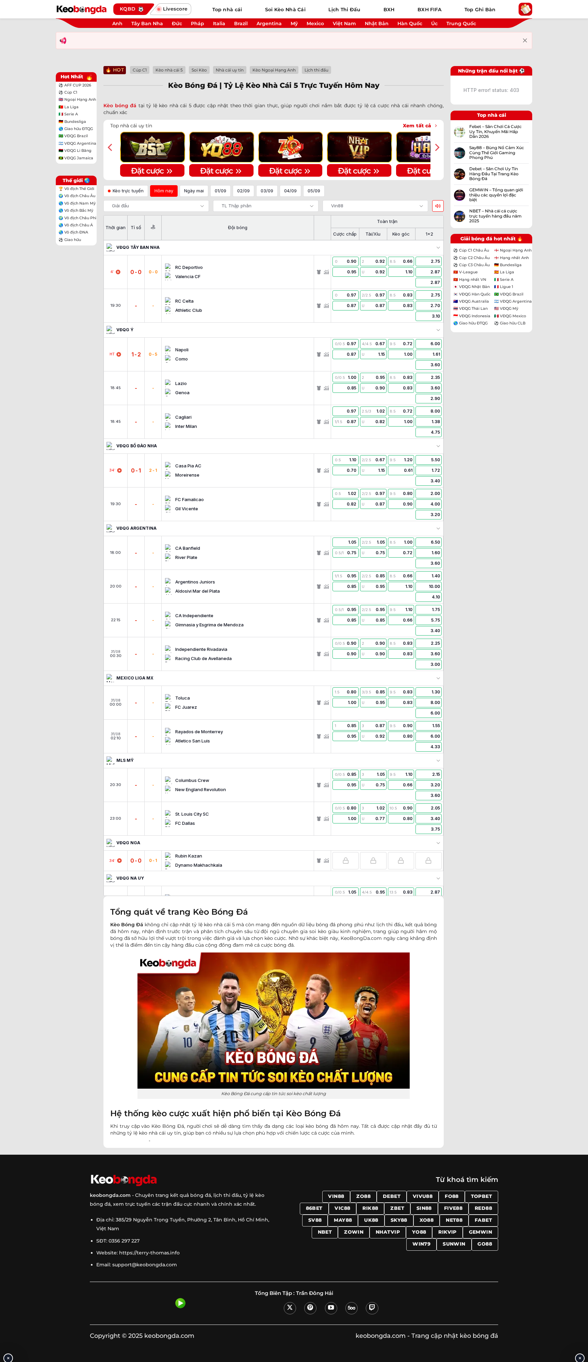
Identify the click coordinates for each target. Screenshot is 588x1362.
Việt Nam (344, 23)
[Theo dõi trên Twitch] (372, 1308)
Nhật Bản (377, 23)
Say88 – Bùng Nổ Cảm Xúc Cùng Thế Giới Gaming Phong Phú (496, 152)
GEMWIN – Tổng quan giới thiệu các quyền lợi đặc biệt (496, 195)
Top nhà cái (227, 9)
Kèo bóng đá (119, 105)
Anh (117, 23)
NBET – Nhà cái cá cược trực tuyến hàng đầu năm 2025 (495, 216)
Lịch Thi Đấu (344, 9)
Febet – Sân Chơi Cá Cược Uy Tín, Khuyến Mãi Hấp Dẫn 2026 (495, 131)
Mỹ (294, 23)
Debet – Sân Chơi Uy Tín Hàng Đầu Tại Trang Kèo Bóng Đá (494, 173)
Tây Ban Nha (147, 23)
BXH (389, 9)
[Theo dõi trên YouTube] (331, 1308)
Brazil (241, 23)
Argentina (269, 23)
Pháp (197, 23)
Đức (177, 23)
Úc (434, 23)
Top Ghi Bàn (480, 9)
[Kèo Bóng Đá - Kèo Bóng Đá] (81, 9)
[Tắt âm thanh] (438, 206)
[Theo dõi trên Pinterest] (310, 1308)
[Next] (436, 147)
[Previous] (110, 147)
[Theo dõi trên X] (290, 1308)
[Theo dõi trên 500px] (351, 1308)
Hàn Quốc (409, 23)
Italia (219, 23)
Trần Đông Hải (314, 1293)
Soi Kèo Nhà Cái (285, 9)
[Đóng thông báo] (525, 40)
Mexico (315, 23)
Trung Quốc (461, 23)
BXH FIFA (429, 9)
